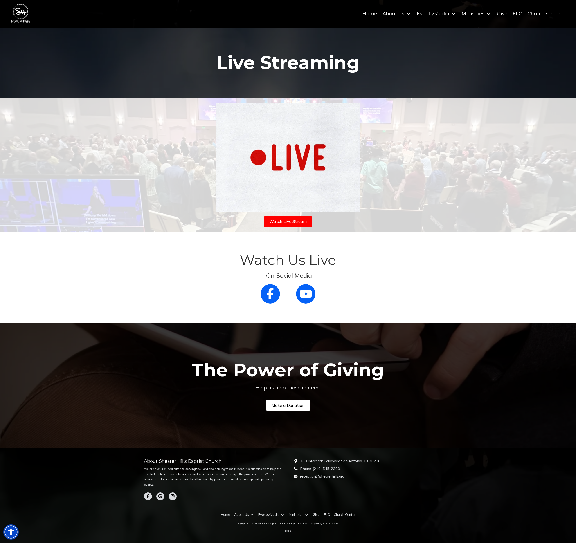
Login (288, 530)
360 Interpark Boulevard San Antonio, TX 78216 (340, 461)
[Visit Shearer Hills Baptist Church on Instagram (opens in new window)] (173, 496)
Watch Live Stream (288, 221)
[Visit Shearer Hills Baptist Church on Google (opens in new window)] (160, 496)
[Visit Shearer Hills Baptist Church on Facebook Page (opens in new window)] (148, 496)
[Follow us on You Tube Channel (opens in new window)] (305, 294)
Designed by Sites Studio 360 (324, 523)
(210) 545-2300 (326, 468)
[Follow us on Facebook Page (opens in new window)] (270, 294)
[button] (11, 532)
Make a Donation (288, 405)
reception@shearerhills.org (322, 476)
